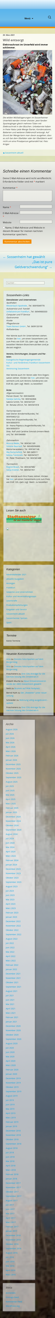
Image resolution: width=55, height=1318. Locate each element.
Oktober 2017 (12, 1191)
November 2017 (13, 1187)
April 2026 (10, 747)
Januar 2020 (11, 1074)
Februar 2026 (12, 755)
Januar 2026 (11, 760)
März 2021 (11, 1013)
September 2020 (13, 1039)
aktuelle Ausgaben (15, 579)
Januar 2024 (11, 864)
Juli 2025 (10, 786)
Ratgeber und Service (16, 609)
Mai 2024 (10, 847)
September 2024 (13, 829)
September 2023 (13, 882)
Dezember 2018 (13, 1130)
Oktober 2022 (12, 930)
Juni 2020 (10, 1052)
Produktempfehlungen (17, 605)
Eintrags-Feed (12, 1297)
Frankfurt (10, 587)
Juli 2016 (10, 1257)
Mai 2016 (10, 1266)
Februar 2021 (12, 1017)
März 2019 (11, 1117)
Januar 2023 (11, 917)
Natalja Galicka (13, 399)
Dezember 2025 (13, 764)
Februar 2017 (12, 1226)
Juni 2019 (10, 1104)
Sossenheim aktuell (14, 152)
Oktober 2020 (12, 1034)
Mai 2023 (10, 899)
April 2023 (10, 904)
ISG (7, 365)
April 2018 (10, 1165)
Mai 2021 (10, 1004)
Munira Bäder (12, 443)
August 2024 (11, 834)
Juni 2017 (10, 1209)
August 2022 (11, 938)
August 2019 (11, 1095)
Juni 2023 (10, 895)
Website (7, 222)
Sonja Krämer (12, 470)
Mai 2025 (10, 795)
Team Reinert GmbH (16, 326)
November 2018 (13, 1135)
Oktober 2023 (12, 877)
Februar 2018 (12, 1174)
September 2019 (13, 1091)
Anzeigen (10, 583)
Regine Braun (12, 467)
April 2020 (10, 1061)
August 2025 (11, 781)
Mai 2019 (10, 1109)
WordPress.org (13, 1306)
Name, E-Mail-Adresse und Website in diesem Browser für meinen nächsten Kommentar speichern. (24, 231)
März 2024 (11, 856)
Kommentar (10, 187)
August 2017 (11, 1200)
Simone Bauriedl (14, 446)
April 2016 (10, 1270)
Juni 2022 (10, 947)
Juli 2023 (10, 890)
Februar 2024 (12, 860)
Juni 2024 (10, 842)
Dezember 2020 (13, 1026)
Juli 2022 (10, 943)
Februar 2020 (12, 1069)
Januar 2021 (11, 1021)
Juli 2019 (10, 1100)
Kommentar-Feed (14, 1301)
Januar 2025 (11, 812)
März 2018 (11, 1170)
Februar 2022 (12, 965)
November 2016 (13, 1239)
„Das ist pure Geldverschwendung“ (33, 264)
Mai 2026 (10, 742)
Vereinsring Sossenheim (17, 368)
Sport (8, 622)
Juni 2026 (10, 738)
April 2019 (10, 1113)
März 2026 (11, 751)
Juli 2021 (10, 995)
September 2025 (13, 777)
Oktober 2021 (12, 982)
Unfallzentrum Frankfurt (17, 311)
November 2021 (13, 978)
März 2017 (11, 1222)
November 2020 (13, 1030)
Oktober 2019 (12, 1087)
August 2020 (11, 1043)
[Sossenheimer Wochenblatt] (27, 8)
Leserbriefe (11, 600)
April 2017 (10, 1218)
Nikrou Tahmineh (14, 455)
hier (19, 338)
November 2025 (13, 768)
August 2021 (11, 991)
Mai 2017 (10, 1213)
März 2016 (11, 1274)
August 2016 (11, 1252)
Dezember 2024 (13, 816)
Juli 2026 (10, 733)
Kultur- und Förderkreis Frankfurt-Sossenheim (28, 362)
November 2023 (13, 873)
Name (7, 207)
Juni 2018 (10, 1157)
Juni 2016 (10, 1261)
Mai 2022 (10, 952)
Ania (8, 659)
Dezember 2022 (13, 921)
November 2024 (13, 821)
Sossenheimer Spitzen (16, 618)
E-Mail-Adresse (10, 215)
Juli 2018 (10, 1152)
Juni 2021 (10, 999)
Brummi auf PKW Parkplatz (27, 688)
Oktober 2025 (12, 773)
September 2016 (13, 1248)
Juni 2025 (10, 790)
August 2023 (11, 886)
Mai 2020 (10, 1056)
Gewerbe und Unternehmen (19, 592)
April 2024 (10, 851)
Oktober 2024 (12, 825)
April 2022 (10, 956)
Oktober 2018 (12, 1139)
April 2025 (10, 799)
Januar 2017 (11, 1231)
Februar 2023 (12, 912)
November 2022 (13, 925)
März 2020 (11, 1065)
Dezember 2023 (13, 869)
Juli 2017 (10, 1204)
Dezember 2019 (13, 1078)
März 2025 (11, 803)
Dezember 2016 (13, 1235)
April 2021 (10, 1008)
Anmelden (11, 1293)
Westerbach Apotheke (16, 305)
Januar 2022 (11, 969)
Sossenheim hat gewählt (24, 256)
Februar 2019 (12, 1122)
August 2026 (11, 729)
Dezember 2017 (13, 1183)
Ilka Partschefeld (14, 452)
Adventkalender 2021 (16, 574)
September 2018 (13, 1143)
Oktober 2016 (12, 1244)
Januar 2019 (11, 1126)
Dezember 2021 (13, 973)
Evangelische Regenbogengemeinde (23, 359)
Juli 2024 (10, 838)
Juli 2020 (10, 1047)
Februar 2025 (12, 808)
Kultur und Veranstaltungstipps (21, 596)
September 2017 (13, 1196)
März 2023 (11, 908)
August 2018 (11, 1148)
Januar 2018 (11, 1178)
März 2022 (11, 960)
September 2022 (13, 934)
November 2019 (13, 1082)
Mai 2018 (10, 1161)
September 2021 (13, 986)
